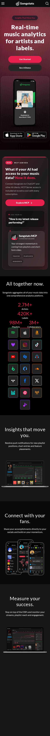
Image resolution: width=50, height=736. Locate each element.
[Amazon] (37, 333)
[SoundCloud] (37, 369)
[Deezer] (13, 345)
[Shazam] (25, 357)
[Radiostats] (37, 393)
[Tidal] (13, 381)
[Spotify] (13, 333)
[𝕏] (37, 381)
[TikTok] (37, 345)
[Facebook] (25, 381)
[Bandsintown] (13, 393)
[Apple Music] (25, 333)
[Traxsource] (25, 369)
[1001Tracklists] (37, 357)
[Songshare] (25, 405)
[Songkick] (25, 393)
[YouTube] (13, 357)
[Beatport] (13, 369)
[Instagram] (25, 345)
